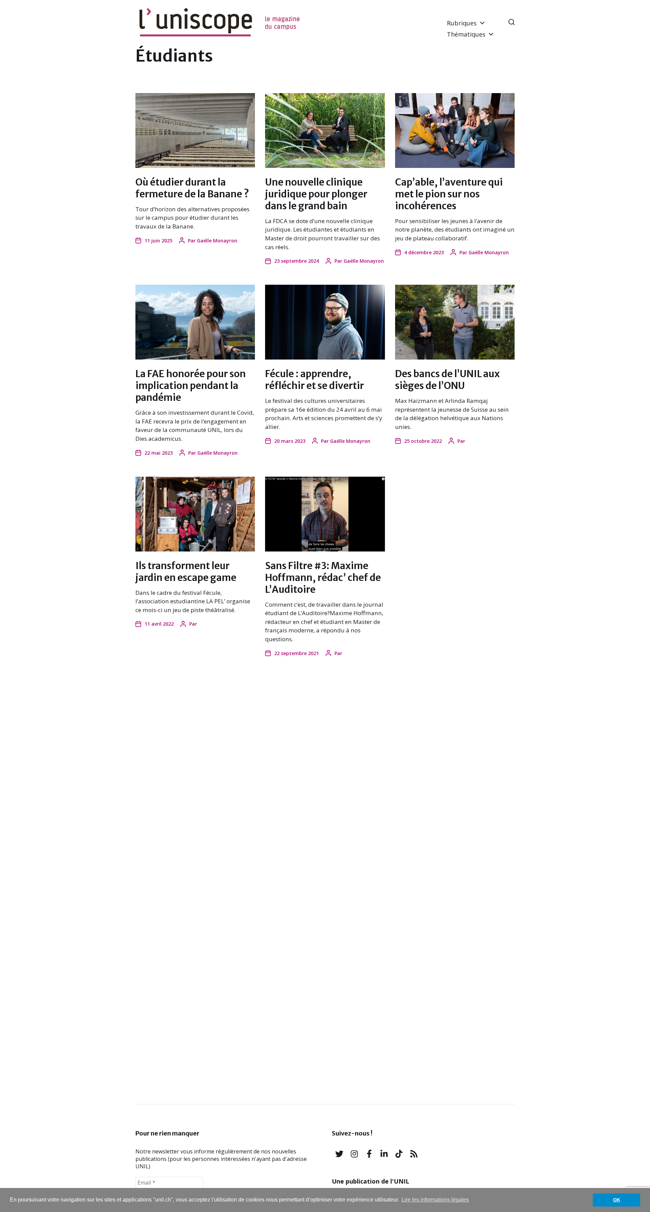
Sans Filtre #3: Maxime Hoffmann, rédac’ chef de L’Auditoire (323, 578)
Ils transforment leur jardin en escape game (185, 572)
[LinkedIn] (383, 1154)
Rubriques (462, 23)
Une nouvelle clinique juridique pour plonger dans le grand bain (316, 194)
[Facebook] (369, 1154)
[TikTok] (398, 1154)
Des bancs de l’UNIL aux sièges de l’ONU (447, 380)
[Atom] (413, 1154)
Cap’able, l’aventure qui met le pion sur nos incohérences (449, 194)
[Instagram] (354, 1154)
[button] (511, 22)
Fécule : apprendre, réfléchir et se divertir (314, 380)
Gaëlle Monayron (217, 240)
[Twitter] (339, 1154)
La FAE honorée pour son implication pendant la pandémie (190, 386)
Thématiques (466, 34)
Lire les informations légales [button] (435, 1200)
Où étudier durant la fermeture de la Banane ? (192, 188)
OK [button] (616, 1200)
